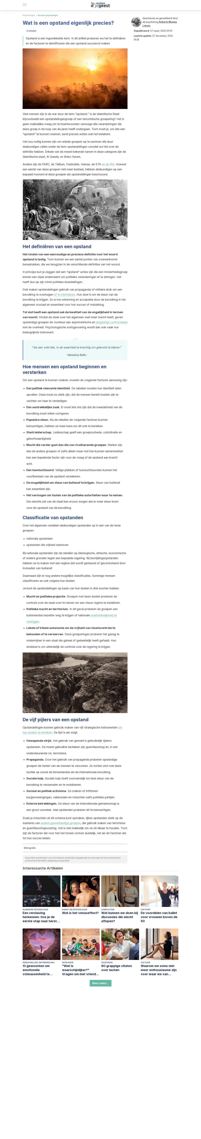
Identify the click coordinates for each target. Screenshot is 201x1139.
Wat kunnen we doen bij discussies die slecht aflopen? (119, 917)
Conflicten (107, 909)
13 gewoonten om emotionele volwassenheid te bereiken (36, 970)
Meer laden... (100, 983)
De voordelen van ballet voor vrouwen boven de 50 (159, 917)
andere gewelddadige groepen (61, 823)
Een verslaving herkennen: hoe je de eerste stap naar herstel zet (41, 917)
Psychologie (29, 15)
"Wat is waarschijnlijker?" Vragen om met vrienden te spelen (81, 970)
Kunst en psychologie (74, 909)
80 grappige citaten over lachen (116, 968)
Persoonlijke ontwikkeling (38, 962)
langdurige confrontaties (112, 322)
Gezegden (67, 962)
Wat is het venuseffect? (80, 913)
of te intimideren (64, 294)
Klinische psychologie (35, 909)
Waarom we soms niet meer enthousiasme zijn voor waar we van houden (159, 970)
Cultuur (145, 909)
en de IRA (108, 164)
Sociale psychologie (48, 15)
